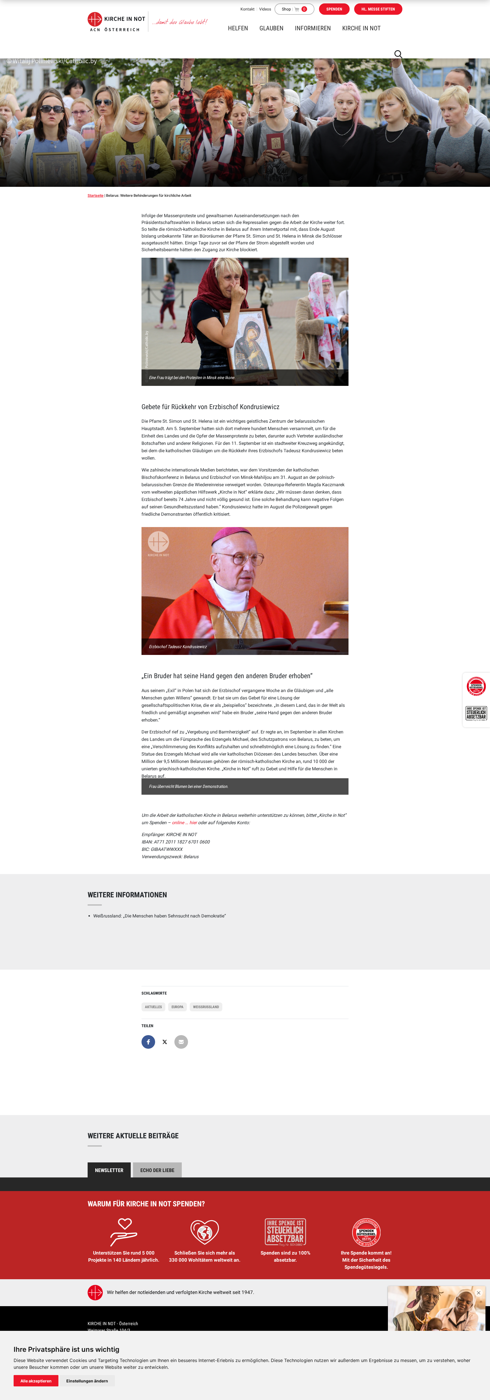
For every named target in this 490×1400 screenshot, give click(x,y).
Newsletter (109, 1170)
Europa (177, 1007)
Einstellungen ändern (87, 1380)
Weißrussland (206, 1007)
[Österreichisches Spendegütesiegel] (476, 686)
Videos (265, 9)
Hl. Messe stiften (378, 9)
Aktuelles (153, 1007)
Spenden (334, 9)
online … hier (185, 822)
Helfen (238, 28)
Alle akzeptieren (36, 1380)
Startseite (96, 195)
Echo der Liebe (157, 1170)
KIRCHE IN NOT (361, 28)
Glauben (271, 28)
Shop (286, 9)
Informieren (313, 28)
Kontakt (247, 9)
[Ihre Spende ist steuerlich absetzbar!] (476, 713)
